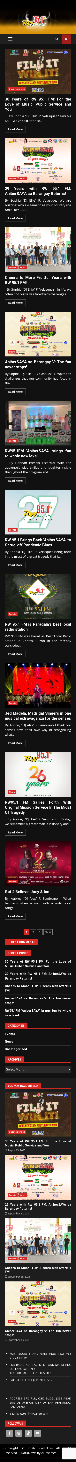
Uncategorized (17, 89)
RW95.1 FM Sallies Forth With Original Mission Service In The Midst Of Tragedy (38, 774)
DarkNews (28, 1453)
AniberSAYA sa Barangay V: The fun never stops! (38, 334)
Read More (15, 129)
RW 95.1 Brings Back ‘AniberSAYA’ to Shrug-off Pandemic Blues (38, 512)
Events (12, 178)
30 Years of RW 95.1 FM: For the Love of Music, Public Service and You (38, 71)
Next (48, 932)
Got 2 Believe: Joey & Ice (38, 863)
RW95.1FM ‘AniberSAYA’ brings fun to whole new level (38, 423)
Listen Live (66, 39)
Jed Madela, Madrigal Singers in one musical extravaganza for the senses (38, 685)
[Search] (57, 39)
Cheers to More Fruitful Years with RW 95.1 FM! (38, 249)
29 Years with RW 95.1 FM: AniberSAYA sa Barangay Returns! (38, 160)
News (23, 178)
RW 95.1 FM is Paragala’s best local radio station (38, 596)
